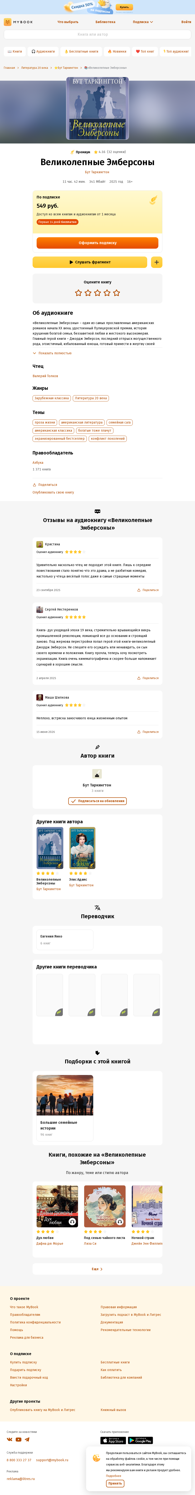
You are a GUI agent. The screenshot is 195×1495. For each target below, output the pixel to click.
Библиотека (105, 22)
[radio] (78, 292)
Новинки (119, 51)
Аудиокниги (45, 51)
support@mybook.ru (52, 1460)
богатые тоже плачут (94, 431)
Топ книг (147, 51)
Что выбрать (68, 22)
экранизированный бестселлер (60, 439)
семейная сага (120, 422)
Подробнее (113, 1476)
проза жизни (45, 422)
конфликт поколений (108, 439)
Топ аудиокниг (177, 51)
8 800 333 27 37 (19, 1460)
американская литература (81, 422)
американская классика (53, 431)
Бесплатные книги (83, 51)
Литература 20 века (91, 398)
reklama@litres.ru (21, 1479)
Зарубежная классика (52, 398)
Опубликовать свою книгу (53, 492)
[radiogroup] (97, 293)
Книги (17, 51)
